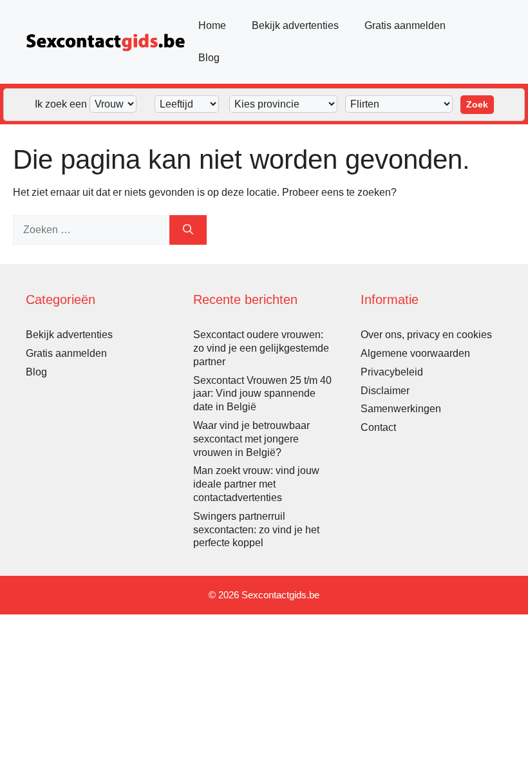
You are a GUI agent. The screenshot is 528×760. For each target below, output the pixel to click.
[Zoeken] (188, 230)
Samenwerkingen (401, 408)
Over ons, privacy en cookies (426, 334)
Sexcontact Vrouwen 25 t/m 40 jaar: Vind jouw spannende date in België (262, 394)
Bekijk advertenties (295, 25)
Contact (378, 427)
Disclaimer (385, 390)
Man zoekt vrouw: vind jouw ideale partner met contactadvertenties (256, 484)
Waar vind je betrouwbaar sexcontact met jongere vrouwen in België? (251, 439)
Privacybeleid (392, 371)
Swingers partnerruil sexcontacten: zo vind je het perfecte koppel (256, 530)
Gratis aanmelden (405, 25)
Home (212, 25)
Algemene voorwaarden (415, 353)
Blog (209, 57)
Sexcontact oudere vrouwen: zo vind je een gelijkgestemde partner (261, 348)
